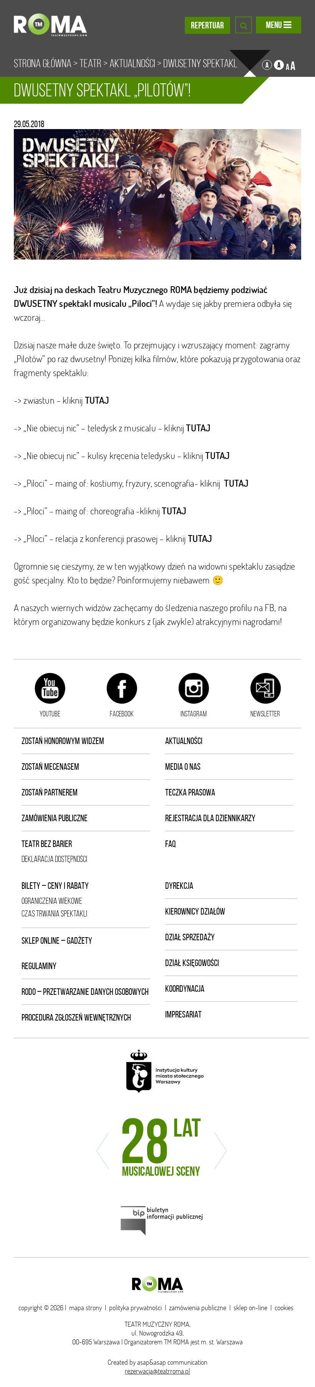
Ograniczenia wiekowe (52, 900)
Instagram (194, 713)
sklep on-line (250, 1307)
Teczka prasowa (190, 792)
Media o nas (183, 767)
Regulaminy (39, 966)
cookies (284, 1307)
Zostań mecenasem (50, 767)
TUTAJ (200, 538)
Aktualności (132, 63)
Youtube (50, 713)
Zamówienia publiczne (55, 818)
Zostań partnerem (50, 792)
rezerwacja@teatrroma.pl (157, 1371)
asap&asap (151, 1362)
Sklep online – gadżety (57, 941)
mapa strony (85, 1307)
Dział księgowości (192, 963)
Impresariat (183, 1014)
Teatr (90, 63)
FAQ (170, 844)
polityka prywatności (135, 1307)
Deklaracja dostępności (54, 859)
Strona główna (42, 63)
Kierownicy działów (195, 911)
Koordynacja (184, 989)
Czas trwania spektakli (54, 913)
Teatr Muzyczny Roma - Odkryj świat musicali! (50, 24)
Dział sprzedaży (190, 937)
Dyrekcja (179, 886)
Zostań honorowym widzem (63, 741)
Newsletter (265, 713)
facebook (122, 713)
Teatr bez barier (47, 844)
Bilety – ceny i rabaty (55, 886)
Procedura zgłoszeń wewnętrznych (76, 1017)
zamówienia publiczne (197, 1307)
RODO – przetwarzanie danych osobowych (85, 992)
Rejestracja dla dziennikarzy (210, 818)
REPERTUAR (207, 25)
